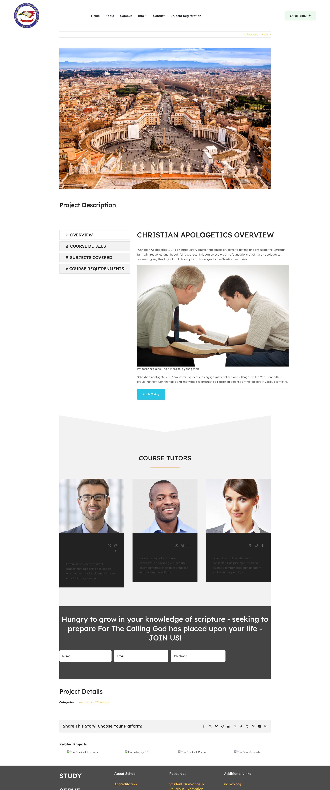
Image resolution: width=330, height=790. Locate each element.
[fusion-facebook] (115, 551)
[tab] (94, 235)
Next (264, 34)
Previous (252, 34)
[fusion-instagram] (115, 545)
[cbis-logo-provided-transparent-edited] (27, 4)
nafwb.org (232, 784)
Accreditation (125, 784)
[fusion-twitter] (109, 545)
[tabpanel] (213, 315)
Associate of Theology (94, 702)
